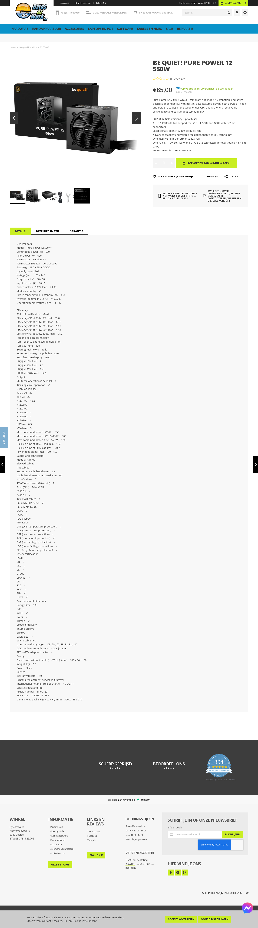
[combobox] (207, 12)
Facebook (92, 836)
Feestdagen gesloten (136, 839)
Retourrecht (55, 844)
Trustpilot (92, 840)
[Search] (229, 12)
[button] (64, 3)
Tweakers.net (94, 831)
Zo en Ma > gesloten (136, 826)
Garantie (76, 231)
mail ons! (96, 855)
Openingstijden (57, 831)
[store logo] (31, 12)
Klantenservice (57, 840)
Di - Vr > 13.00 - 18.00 (136, 830)
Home (13, 47)
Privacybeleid (56, 827)
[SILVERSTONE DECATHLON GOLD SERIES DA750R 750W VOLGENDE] (255, 464)
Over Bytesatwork (58, 836)
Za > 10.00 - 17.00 (134, 835)
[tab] (20, 231)
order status (60, 864)
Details (20, 231)
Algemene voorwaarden (61, 849)
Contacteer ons (57, 853)
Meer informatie (47, 231)
